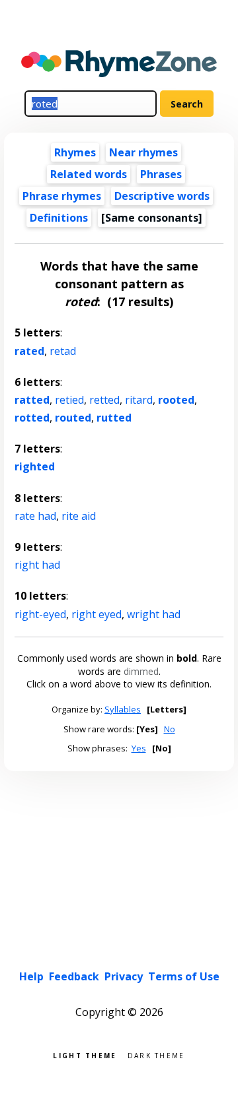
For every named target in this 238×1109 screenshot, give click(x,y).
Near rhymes (143, 152)
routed (73, 417)
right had (37, 564)
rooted (176, 400)
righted (35, 466)
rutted (114, 417)
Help (31, 976)
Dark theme (156, 1054)
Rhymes (75, 152)
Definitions (59, 217)
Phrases (161, 174)
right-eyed (40, 614)
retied (69, 400)
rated (29, 351)
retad (63, 351)
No (169, 729)
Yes (139, 748)
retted (104, 400)
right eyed (96, 614)
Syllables (122, 709)
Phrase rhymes (61, 196)
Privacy (123, 976)
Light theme (84, 1054)
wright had (153, 614)
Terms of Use (183, 976)
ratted (32, 400)
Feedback (74, 976)
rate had (35, 516)
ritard (139, 400)
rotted (32, 417)
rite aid (78, 516)
